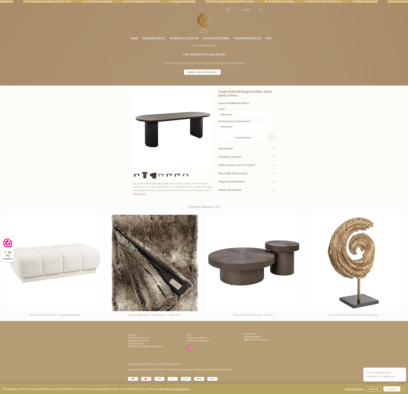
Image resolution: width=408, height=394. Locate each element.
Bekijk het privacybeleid (177, 388)
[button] (260, 9)
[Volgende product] (406, 265)
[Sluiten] (404, 388)
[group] (204, 266)
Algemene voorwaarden (256, 339)
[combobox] (246, 114)
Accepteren (392, 388)
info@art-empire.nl (139, 340)
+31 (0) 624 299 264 (138, 337)
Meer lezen (139, 193)
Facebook (147, 369)
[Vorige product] (2, 265)
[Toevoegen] (272, 138)
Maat (222, 109)
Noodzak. (374, 388)
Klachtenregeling (253, 336)
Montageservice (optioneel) (234, 121)
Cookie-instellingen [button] (354, 388)
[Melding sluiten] (403, 370)
